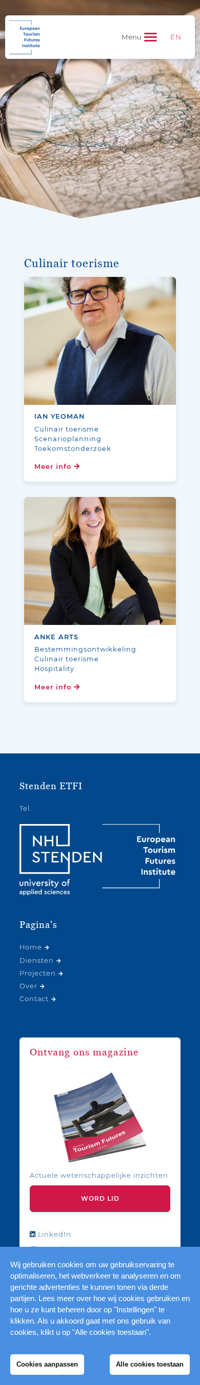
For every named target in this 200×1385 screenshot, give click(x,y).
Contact (34, 999)
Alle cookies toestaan (150, 1364)
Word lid (100, 1198)
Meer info (54, 466)
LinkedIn (53, 1234)
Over (28, 986)
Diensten (36, 960)
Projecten (37, 973)
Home (30, 947)
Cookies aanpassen (47, 1364)
